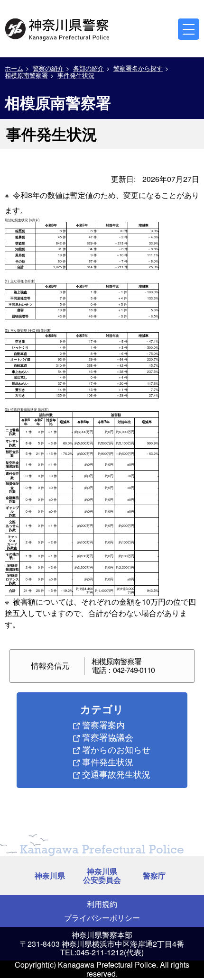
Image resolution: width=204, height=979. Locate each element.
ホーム (14, 68)
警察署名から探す (138, 68)
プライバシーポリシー (102, 917)
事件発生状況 (75, 75)
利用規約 (102, 903)
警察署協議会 (107, 737)
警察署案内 (103, 724)
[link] (58, 28)
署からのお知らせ (116, 749)
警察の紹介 (48, 68)
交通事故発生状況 (116, 774)
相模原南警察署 (26, 75)
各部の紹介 (88, 68)
